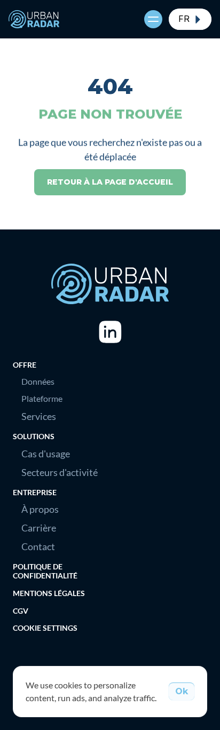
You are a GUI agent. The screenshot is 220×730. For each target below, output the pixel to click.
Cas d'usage (45, 453)
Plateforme (41, 398)
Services (38, 416)
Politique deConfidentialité (45, 571)
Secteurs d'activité (59, 472)
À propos (40, 509)
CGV (20, 610)
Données (37, 381)
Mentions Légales (49, 593)
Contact (38, 546)
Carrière (38, 528)
